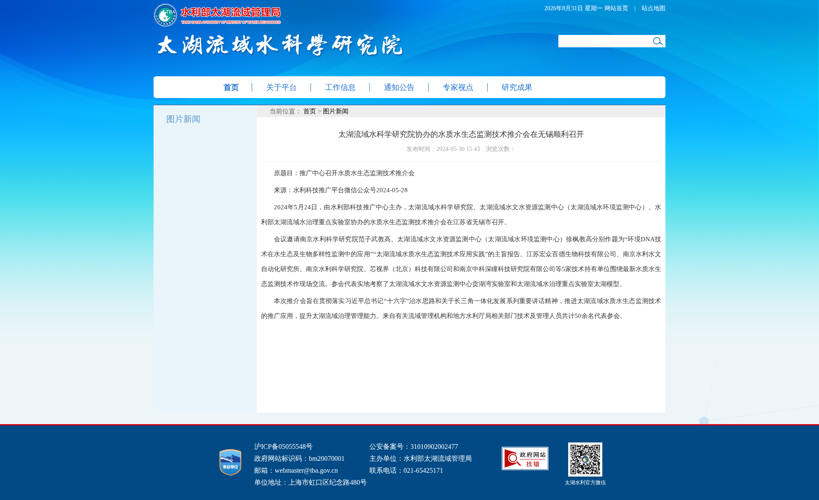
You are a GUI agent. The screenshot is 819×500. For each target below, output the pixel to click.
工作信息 (340, 87)
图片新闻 (183, 119)
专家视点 (458, 87)
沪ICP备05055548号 (283, 446)
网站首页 (616, 8)
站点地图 (653, 8)
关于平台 (281, 87)
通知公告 (399, 87)
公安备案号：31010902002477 (413, 446)
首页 (231, 87)
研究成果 (517, 87)
